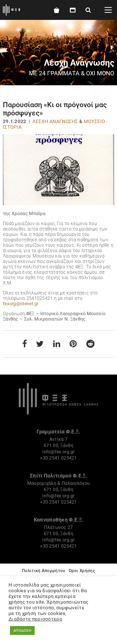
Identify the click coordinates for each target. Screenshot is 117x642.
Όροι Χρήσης (82, 570)
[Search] (88, 10)
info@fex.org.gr (58, 451)
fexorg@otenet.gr (21, 303)
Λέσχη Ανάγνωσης (55, 121)
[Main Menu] (108, 10)
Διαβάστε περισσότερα (35, 619)
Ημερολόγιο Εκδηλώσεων (72, 10)
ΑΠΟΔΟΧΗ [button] (22, 630)
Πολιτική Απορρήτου (43, 570)
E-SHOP (56, 10)
